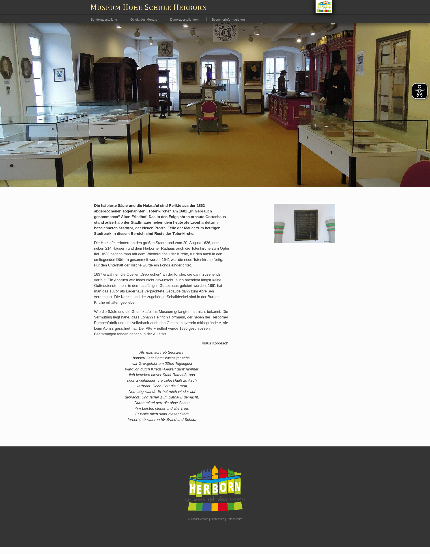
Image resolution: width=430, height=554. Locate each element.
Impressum (217, 519)
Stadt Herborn (199, 519)
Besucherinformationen (228, 19)
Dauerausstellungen (185, 19)
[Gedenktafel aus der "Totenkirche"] (304, 223)
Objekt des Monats (144, 19)
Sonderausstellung (104, 19)
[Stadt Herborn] (324, 6)
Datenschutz (234, 519)
